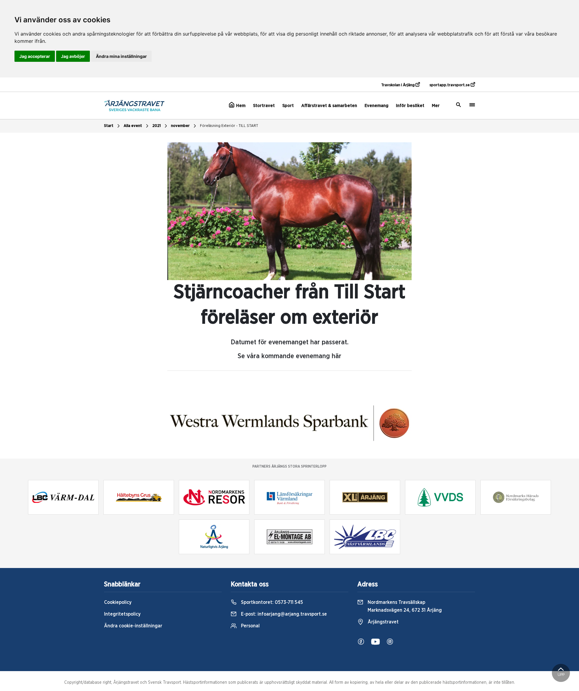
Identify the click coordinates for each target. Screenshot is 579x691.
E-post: (283, 614)
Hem (240, 105)
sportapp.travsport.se (450, 85)
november (180, 126)
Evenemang (376, 105)
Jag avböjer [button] (73, 56)
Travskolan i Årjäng (398, 85)
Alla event (133, 126)
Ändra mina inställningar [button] (121, 56)
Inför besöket (410, 105)
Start (108, 126)
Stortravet (264, 105)
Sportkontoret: (271, 602)
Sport (288, 105)
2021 (156, 126)
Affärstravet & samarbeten (329, 105)
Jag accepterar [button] (34, 56)
